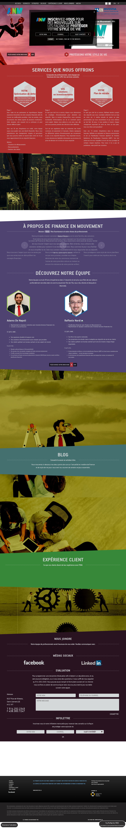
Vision (47, 231)
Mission (41, 231)
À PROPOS (35, 3)
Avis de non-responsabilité (97, 784)
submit (50, 39)
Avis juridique (94, 782)
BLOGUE (43, 3)
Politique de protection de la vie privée (100, 781)
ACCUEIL (18, 3)
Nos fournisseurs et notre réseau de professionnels (69, 231)
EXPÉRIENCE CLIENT (55, 3)
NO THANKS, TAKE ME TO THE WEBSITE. (68, 39)
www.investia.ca (37, 790)
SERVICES (26, 3)
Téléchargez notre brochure (21, 54)
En (114, 3)
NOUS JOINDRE (69, 3)
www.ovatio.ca (99, 819)
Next (117, 268)
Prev (9, 268)
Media (78, 3)
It (118, 3)
